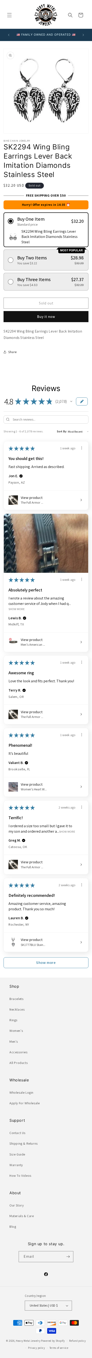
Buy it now (46, 316)
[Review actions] (81, 448)
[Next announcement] (83, 35)
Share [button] (12, 352)
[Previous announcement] (9, 35)
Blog (12, 1226)
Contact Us (17, 1133)
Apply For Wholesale (24, 1103)
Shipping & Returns (23, 1143)
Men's (13, 1041)
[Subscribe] (68, 1256)
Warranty (16, 1165)
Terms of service (59, 1348)
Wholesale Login (21, 1092)
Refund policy (77, 1340)
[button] (9, 15)
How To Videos (20, 1175)
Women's (16, 1031)
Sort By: (62, 431)
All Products (18, 1063)
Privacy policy (36, 1348)
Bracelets (16, 999)
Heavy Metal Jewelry (28, 1340)
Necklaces (17, 1009)
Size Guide (17, 1154)
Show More (16, 609)
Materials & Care (21, 1216)
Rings (13, 1020)
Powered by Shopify (53, 1340)
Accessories (18, 1052)
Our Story (16, 1205)
